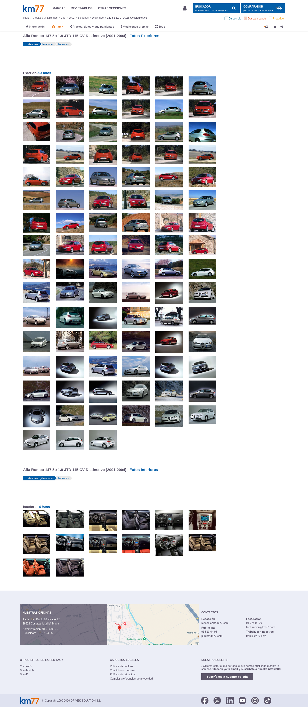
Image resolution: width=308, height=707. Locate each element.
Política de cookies (121, 666)
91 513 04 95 (45, 633)
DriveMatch (27, 670)
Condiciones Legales (122, 670)
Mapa (55, 623)
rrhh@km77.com (256, 635)
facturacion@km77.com (260, 627)
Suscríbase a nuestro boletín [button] (227, 676)
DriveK (24, 674)
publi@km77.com (212, 635)
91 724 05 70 (50, 629)
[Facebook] (204, 700)
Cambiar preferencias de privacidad (131, 678)
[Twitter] (217, 700)
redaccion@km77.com (215, 622)
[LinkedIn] (230, 700)
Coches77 (26, 666)
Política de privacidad (123, 674)
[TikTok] (267, 700)
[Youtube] (242, 700)
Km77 (33, 8)
